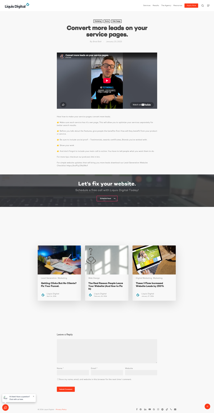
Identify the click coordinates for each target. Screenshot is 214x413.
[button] (208, 5)
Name (60, 368)
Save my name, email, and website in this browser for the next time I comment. (95, 379)
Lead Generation (49, 278)
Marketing (98, 21)
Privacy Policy (61, 409)
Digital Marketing (144, 278)
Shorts (107, 21)
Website (129, 368)
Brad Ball (97, 42)
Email (94, 368)
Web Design (116, 21)
